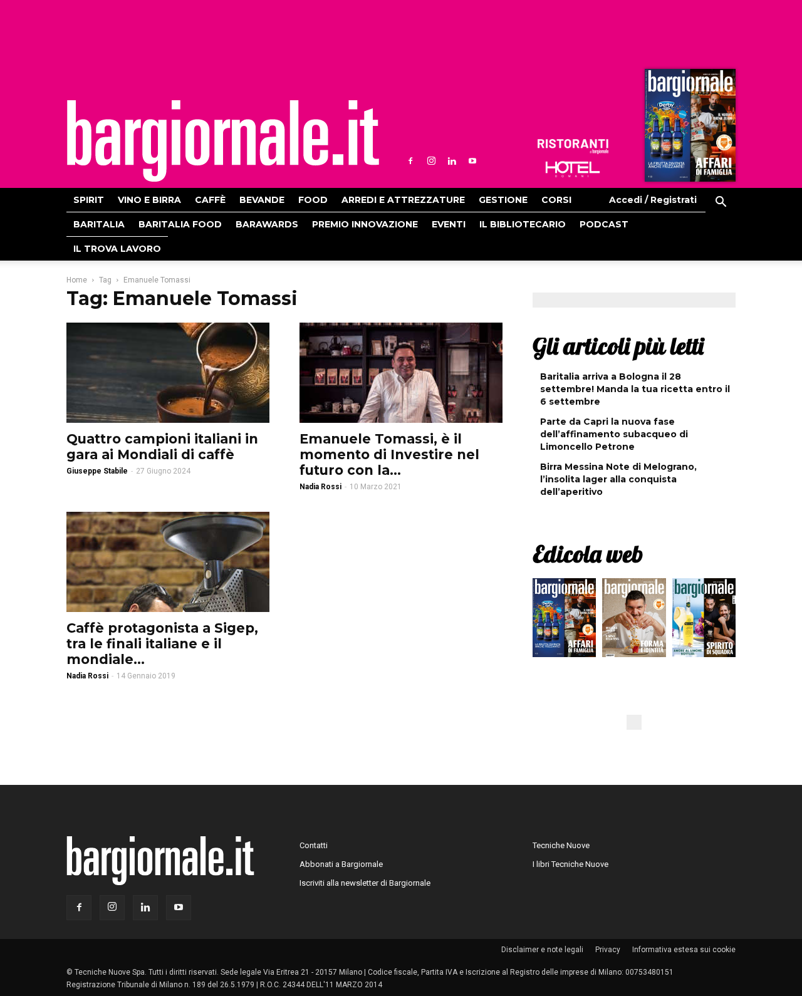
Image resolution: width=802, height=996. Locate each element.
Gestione (503, 199)
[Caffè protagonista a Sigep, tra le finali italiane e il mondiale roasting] (167, 562)
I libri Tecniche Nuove (570, 864)
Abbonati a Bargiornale (341, 864)
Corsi (556, 199)
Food (313, 199)
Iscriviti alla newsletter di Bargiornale (364, 883)
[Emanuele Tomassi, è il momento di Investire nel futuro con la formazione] (401, 373)
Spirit (88, 199)
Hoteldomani (572, 169)
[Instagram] (431, 161)
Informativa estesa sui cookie (684, 949)
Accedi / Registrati (653, 199)
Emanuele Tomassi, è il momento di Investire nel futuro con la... (389, 454)
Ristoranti (572, 146)
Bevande (261, 199)
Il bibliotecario (522, 224)
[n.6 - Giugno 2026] (633, 620)
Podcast (604, 224)
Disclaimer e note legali (542, 949)
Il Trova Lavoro (117, 248)
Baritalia (99, 224)
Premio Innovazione (365, 224)
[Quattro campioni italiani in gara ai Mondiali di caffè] (167, 373)
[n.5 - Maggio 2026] (704, 620)
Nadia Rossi (320, 486)
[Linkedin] (451, 161)
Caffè (210, 199)
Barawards (267, 224)
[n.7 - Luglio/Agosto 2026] (689, 128)
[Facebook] (410, 161)
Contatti (313, 845)
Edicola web (588, 554)
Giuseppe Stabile (97, 471)
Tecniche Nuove (561, 845)
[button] (721, 203)
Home (76, 280)
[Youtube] (472, 161)
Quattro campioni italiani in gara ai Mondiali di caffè (162, 446)
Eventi (449, 224)
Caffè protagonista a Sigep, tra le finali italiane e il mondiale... (162, 643)
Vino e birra (149, 199)
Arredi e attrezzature (403, 199)
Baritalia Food (180, 224)
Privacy (607, 949)
